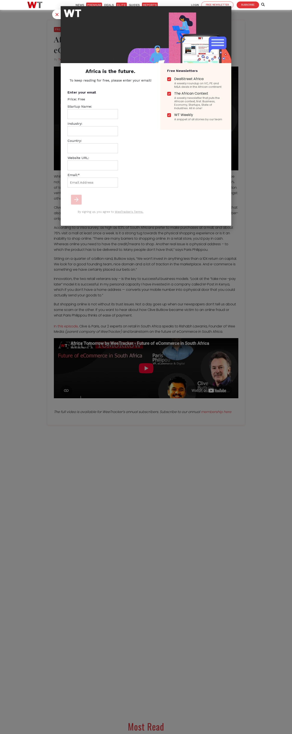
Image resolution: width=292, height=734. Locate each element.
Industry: (75, 124)
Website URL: (78, 158)
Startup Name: (80, 106)
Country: (75, 141)
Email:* (74, 175)
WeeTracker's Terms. (129, 211)
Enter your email (82, 92)
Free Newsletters (182, 71)
